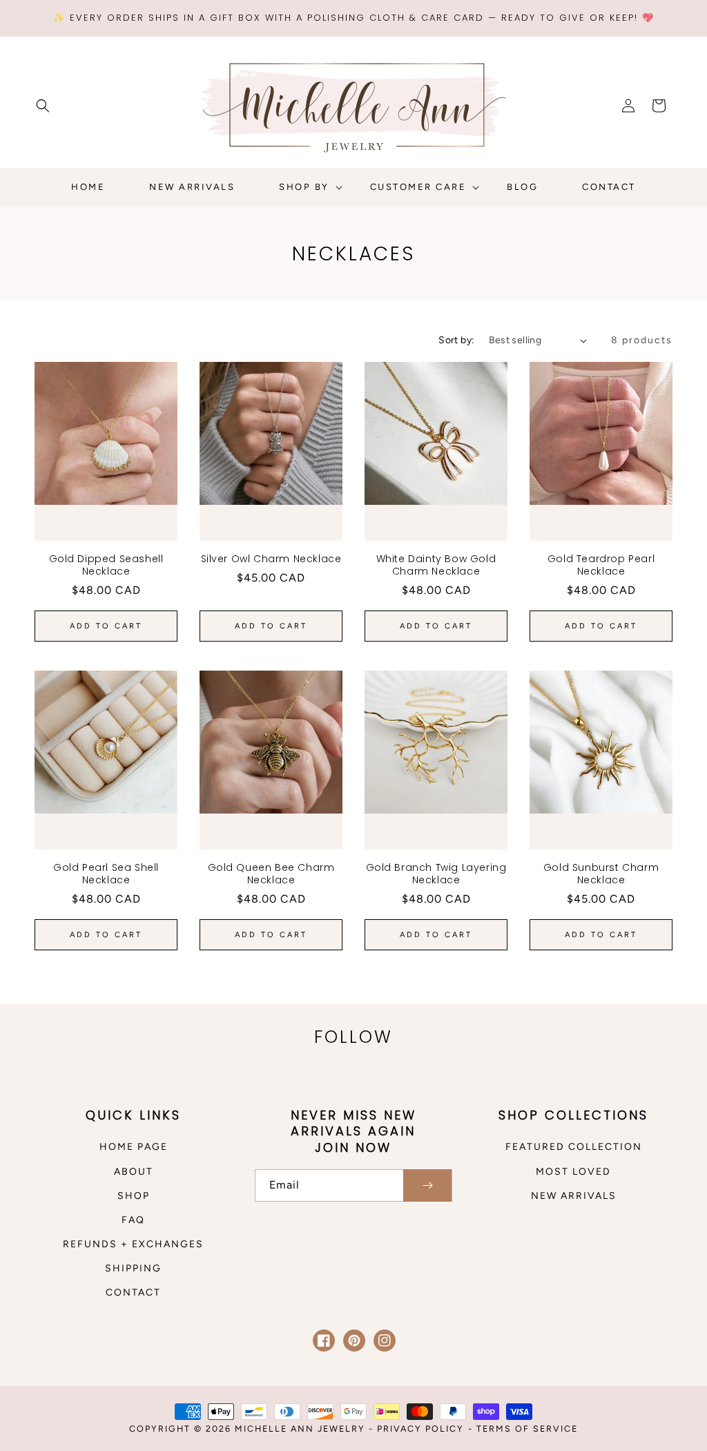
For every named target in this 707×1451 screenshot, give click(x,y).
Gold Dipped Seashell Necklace (106, 564)
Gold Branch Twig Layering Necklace (436, 873)
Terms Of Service (527, 1428)
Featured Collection (573, 1147)
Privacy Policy (420, 1428)
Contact (133, 1292)
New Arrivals (574, 1196)
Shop (133, 1196)
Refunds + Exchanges (133, 1244)
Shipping (133, 1268)
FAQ (133, 1220)
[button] (43, 105)
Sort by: (456, 340)
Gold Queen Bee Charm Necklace (271, 873)
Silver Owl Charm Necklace (271, 558)
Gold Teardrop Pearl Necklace (601, 564)
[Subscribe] (427, 1185)
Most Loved (573, 1172)
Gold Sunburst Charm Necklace (601, 873)
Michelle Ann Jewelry (302, 1428)
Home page (133, 1147)
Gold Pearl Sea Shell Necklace (106, 873)
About (133, 1172)
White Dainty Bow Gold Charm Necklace (436, 564)
